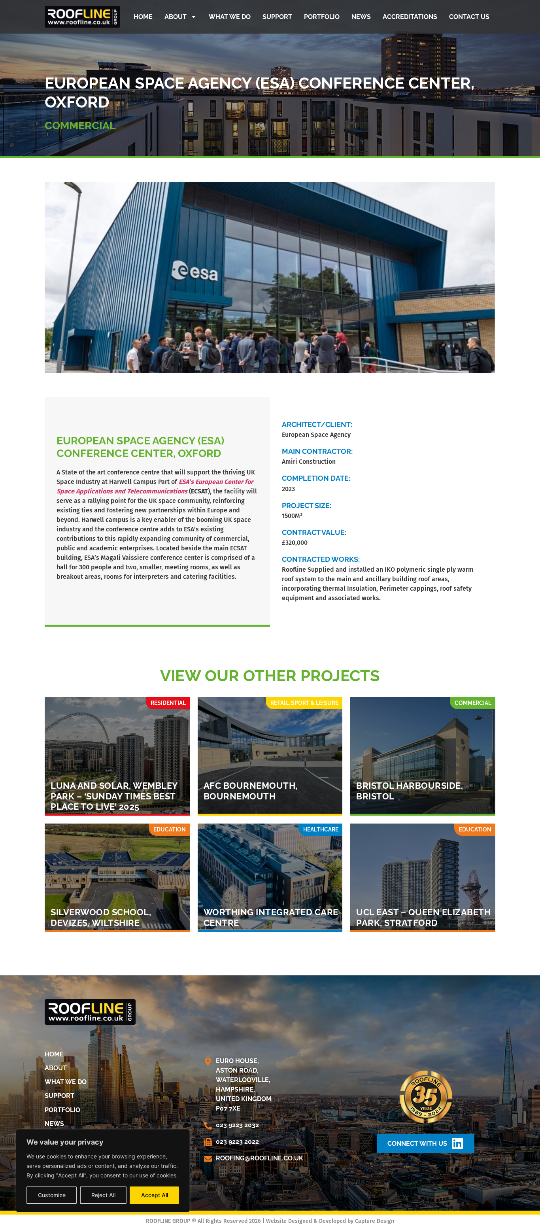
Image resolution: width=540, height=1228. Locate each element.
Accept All (154, 1195)
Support (277, 17)
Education (169, 829)
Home (143, 17)
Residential (168, 703)
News (361, 17)
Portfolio (322, 17)
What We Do (230, 17)
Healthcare (320, 829)
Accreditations (410, 17)
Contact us (469, 17)
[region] (103, 1170)
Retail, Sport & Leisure (304, 703)
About (175, 17)
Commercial (80, 125)
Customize (52, 1195)
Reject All (103, 1195)
